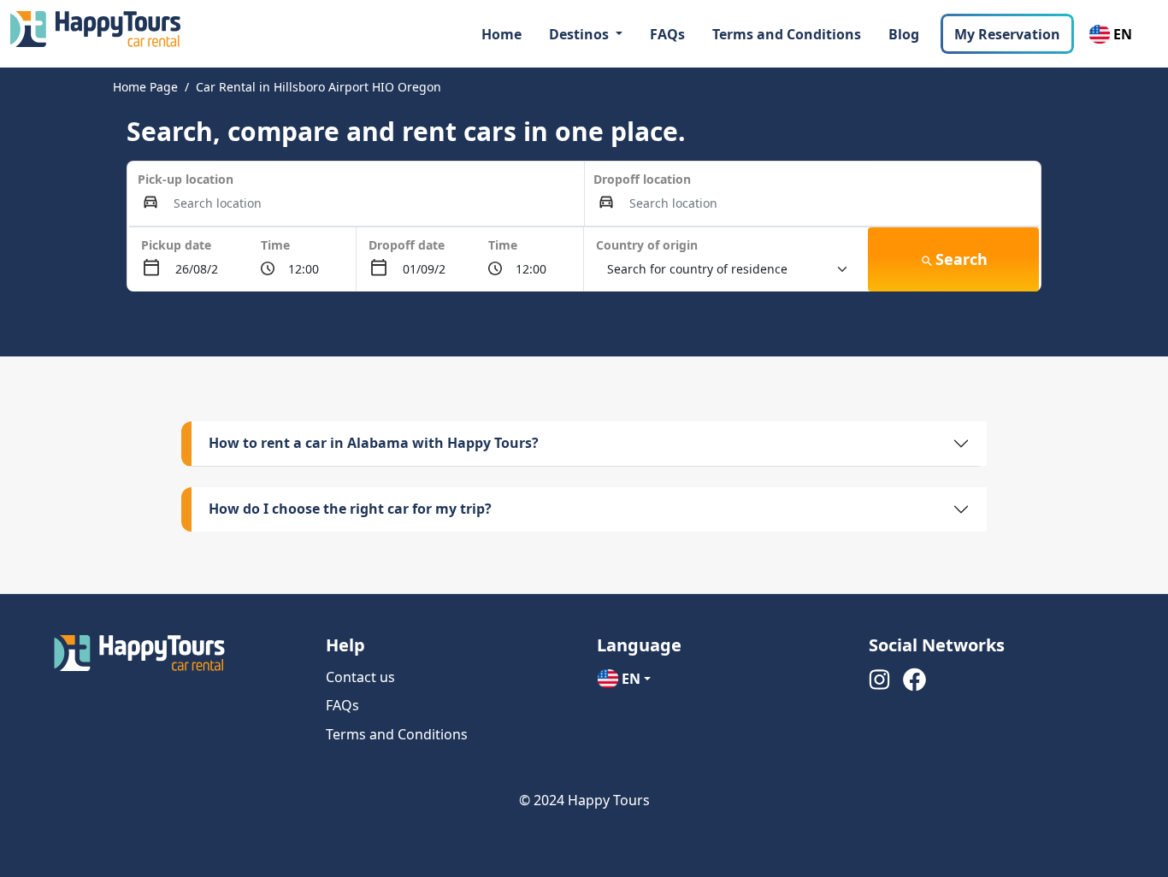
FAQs (667, 34)
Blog (903, 34)
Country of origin (647, 245)
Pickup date (176, 245)
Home (501, 34)
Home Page (145, 87)
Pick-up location (185, 179)
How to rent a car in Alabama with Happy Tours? (374, 442)
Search (961, 259)
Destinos (580, 34)
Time (275, 245)
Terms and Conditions (786, 34)
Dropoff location (642, 179)
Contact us (360, 677)
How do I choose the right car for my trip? (350, 508)
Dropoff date (407, 245)
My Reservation (1007, 34)
